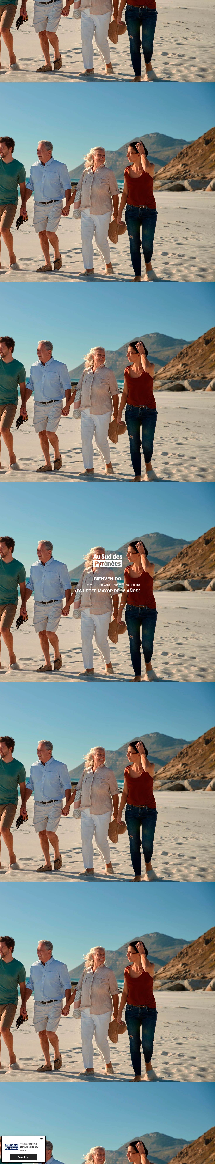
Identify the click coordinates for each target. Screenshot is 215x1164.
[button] (41, 1140)
